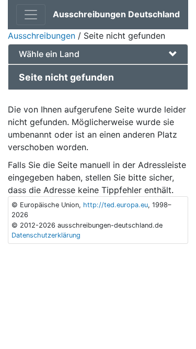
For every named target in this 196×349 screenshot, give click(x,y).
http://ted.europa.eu (115, 205)
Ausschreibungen (41, 35)
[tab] (98, 54)
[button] (98, 54)
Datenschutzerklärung (45, 235)
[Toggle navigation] (30, 14)
